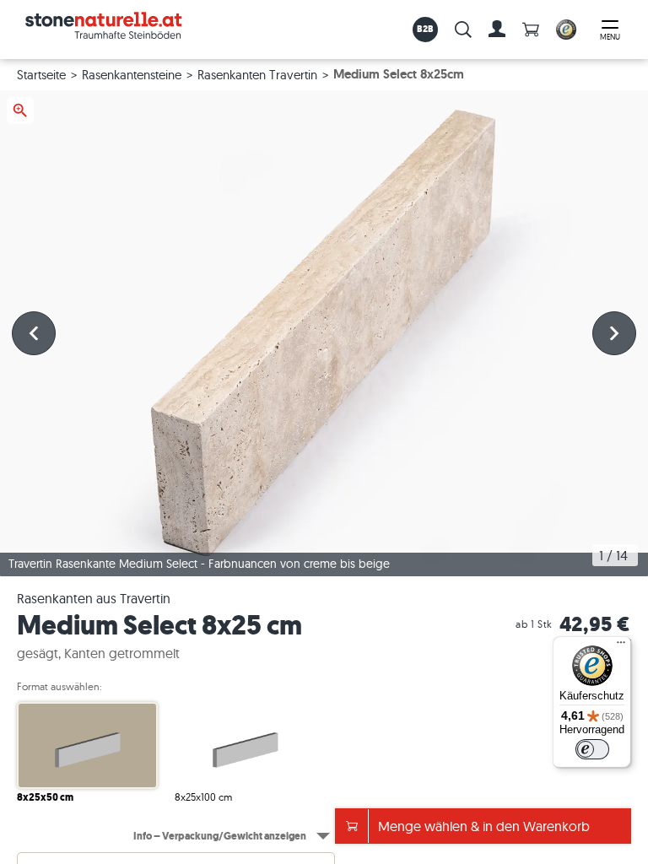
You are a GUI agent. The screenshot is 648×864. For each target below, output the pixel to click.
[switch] (592, 749)
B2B (426, 28)
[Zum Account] (497, 29)
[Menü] (621, 646)
